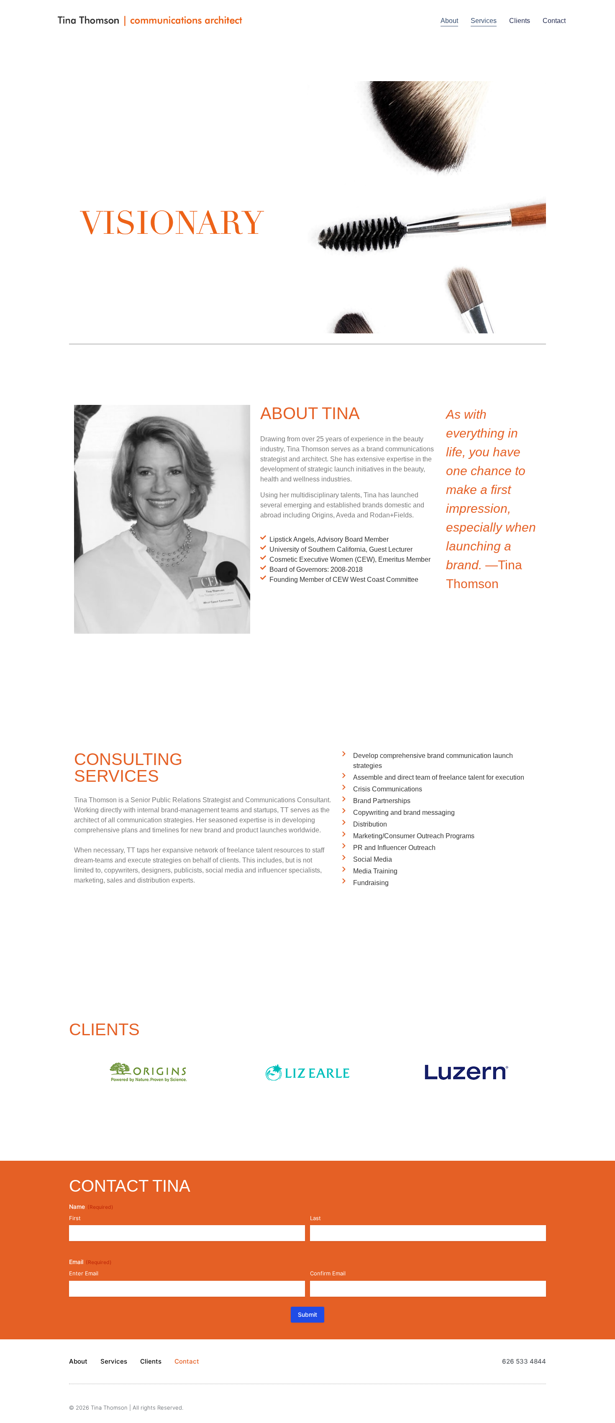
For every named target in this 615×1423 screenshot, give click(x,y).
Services (484, 20)
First (75, 1218)
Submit (307, 1314)
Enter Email (83, 1273)
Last (315, 1218)
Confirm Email (328, 1273)
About (449, 20)
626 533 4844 (524, 1361)
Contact (554, 20)
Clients (519, 20)
